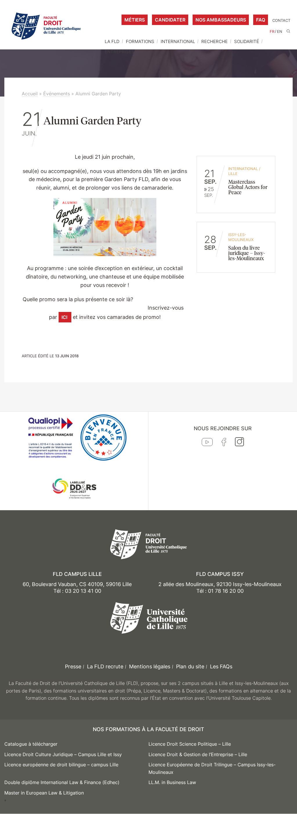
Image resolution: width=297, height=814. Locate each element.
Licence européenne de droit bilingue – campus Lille (61, 764)
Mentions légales (149, 666)
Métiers (134, 20)
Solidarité (246, 41)
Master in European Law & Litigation (44, 793)
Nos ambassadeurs (220, 20)
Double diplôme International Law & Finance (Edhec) (61, 782)
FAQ (260, 20)
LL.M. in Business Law (172, 782)
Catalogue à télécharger (30, 744)
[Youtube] (207, 443)
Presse (73, 666)
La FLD (112, 41)
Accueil (30, 94)
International (178, 41)
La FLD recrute (105, 666)
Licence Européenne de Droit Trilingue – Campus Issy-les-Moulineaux (212, 768)
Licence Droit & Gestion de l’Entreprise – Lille (197, 754)
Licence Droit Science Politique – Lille (189, 744)
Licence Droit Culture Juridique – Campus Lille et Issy (63, 754)
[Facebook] (224, 443)
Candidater (170, 20)
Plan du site (190, 666)
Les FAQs (221, 666)
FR (272, 31)
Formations (140, 41)
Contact (281, 20)
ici (64, 317)
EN (279, 31)
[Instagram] (239, 443)
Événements (56, 94)
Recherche (214, 41)
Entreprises (119, 51)
